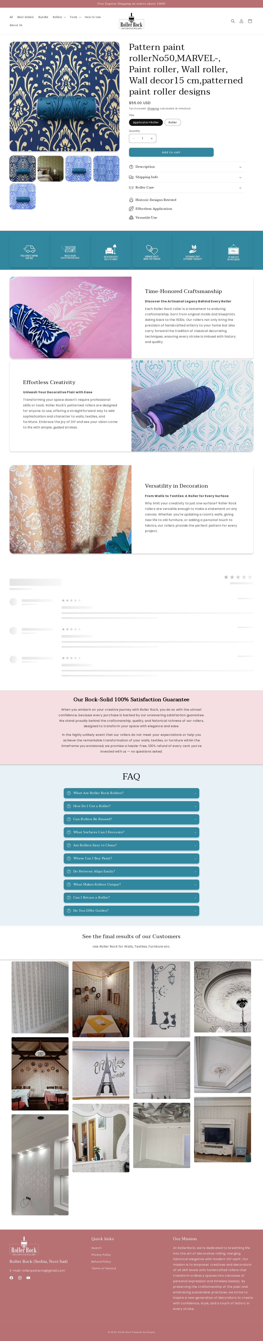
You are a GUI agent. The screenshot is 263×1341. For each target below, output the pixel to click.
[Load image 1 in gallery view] (23, 169)
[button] (59, 17)
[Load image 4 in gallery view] (106, 169)
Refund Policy (101, 1262)
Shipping (153, 108)
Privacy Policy (101, 1255)
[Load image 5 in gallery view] (23, 196)
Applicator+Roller (146, 122)
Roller (173, 122)
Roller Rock (124, 1332)
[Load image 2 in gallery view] (51, 169)
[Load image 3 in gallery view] (78, 169)
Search (96, 1248)
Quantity (134, 131)
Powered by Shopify (143, 1332)
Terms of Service (103, 1268)
